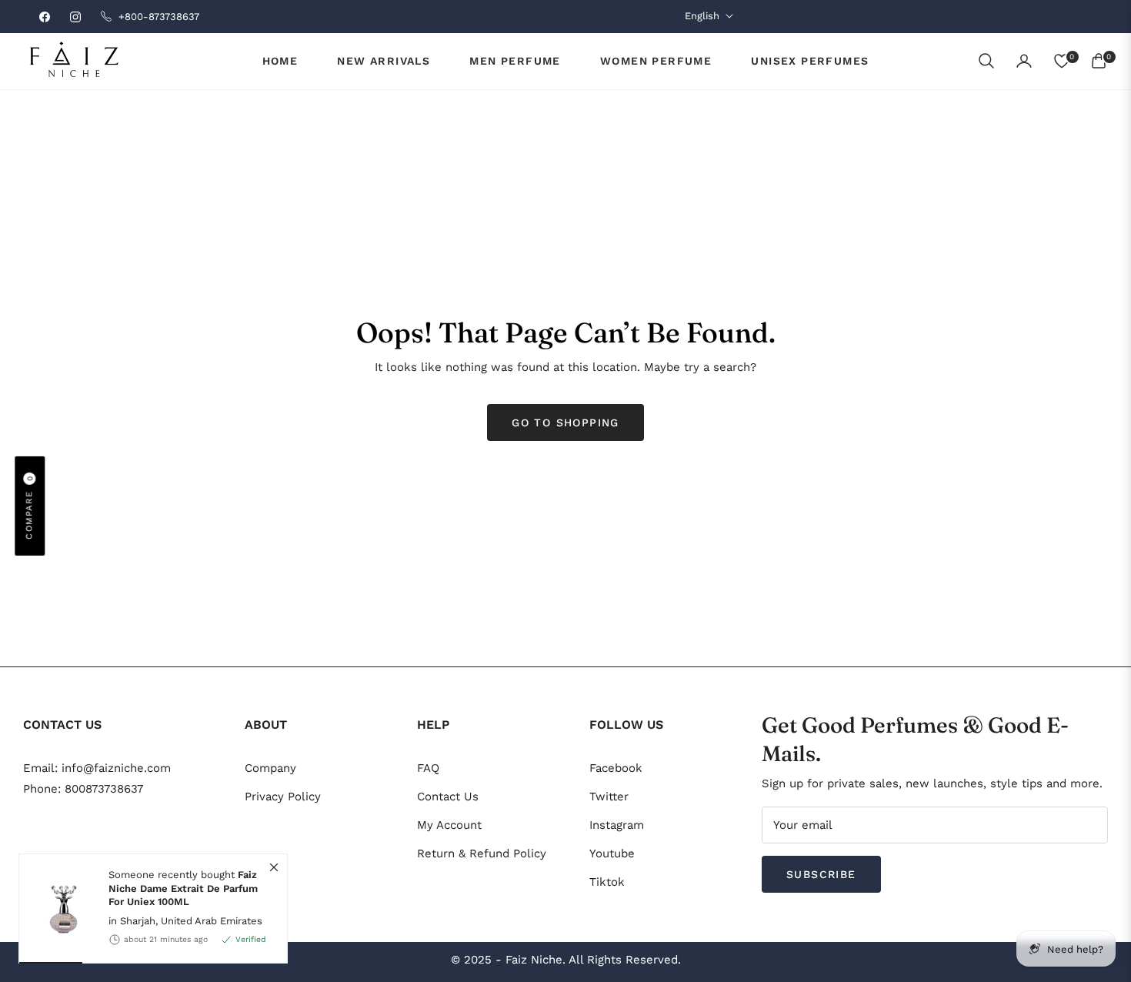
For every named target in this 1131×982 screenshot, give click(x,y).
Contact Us (448, 796)
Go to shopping (565, 422)
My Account (449, 825)
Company (270, 768)
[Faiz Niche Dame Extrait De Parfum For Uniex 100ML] (57, 908)
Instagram (616, 825)
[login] (1024, 60)
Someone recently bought (183, 888)
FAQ (428, 768)
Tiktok (607, 882)
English (702, 16)
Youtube (612, 853)
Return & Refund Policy (481, 853)
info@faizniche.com (116, 768)
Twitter (609, 796)
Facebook (615, 768)
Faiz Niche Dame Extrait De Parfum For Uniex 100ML (183, 888)
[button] (986, 61)
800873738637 (104, 789)
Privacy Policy (283, 796)
